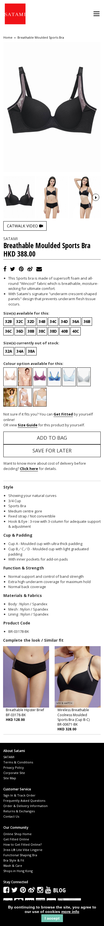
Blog (59, 890)
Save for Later (52, 450)
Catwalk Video (23, 225)
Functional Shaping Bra (20, 855)
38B (30, 331)
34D (64, 321)
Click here (29, 468)
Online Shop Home (17, 834)
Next (95, 197)
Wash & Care (12, 865)
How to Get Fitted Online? (22, 844)
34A (20, 351)
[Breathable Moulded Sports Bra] (19, 197)
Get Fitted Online (16, 839)
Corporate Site (14, 773)
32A (8, 351)
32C (19, 321)
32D (30, 321)
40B (64, 331)
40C (75, 331)
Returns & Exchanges (19, 811)
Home (7, 37)
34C (53, 321)
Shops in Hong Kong (18, 871)
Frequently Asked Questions (24, 800)
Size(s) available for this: (26, 313)
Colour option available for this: (33, 363)
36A (75, 321)
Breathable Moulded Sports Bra (40, 37)
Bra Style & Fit (13, 860)
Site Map (9, 778)
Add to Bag (52, 437)
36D (19, 331)
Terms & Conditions (18, 762)
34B (42, 321)
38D (53, 331)
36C (8, 331)
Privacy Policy (13, 767)
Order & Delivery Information (25, 806)
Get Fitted (63, 414)
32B (8, 321)
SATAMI (8, 757)
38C (42, 331)
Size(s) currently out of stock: (31, 342)
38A (31, 351)
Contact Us (11, 816)
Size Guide (27, 424)
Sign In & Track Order (19, 795)
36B (86, 321)
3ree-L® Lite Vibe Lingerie (22, 850)
